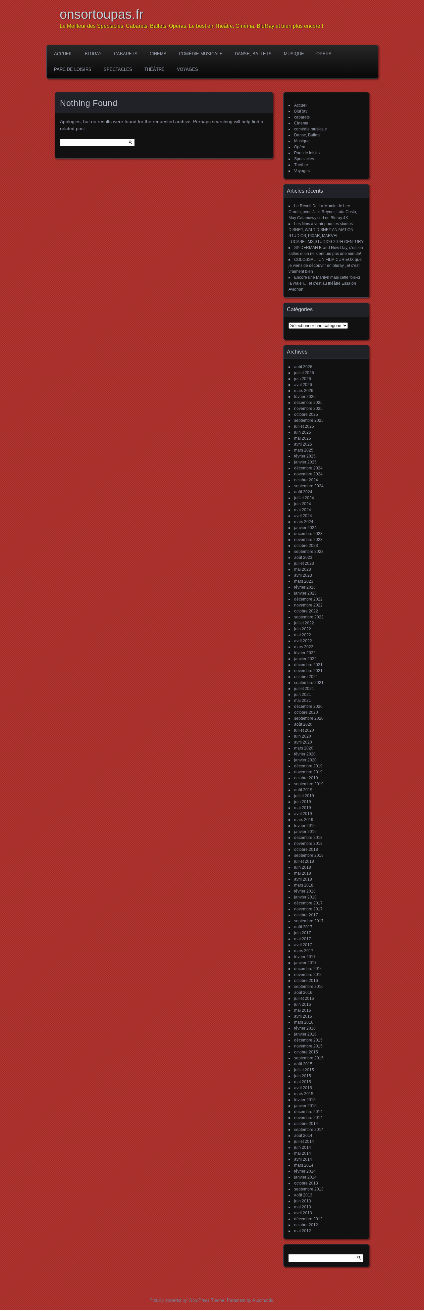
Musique (294, 53)
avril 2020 (303, 742)
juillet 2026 (304, 372)
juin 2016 (302, 1004)
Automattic (262, 1300)
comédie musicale (201, 53)
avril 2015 (303, 1088)
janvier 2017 (305, 962)
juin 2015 (302, 1076)
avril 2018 (303, 879)
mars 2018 (303, 885)
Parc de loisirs (72, 69)
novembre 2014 (308, 1117)
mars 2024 (303, 521)
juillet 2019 (304, 796)
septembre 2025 (309, 420)
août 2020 (303, 724)
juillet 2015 (304, 1070)
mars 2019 (303, 819)
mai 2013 (302, 1207)
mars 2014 (303, 1165)
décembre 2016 (308, 968)
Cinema (158, 53)
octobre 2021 (306, 676)
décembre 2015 (308, 1040)
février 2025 (305, 456)
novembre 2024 (308, 474)
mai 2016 (302, 1010)
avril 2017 (303, 945)
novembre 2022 (308, 605)
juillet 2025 (304, 426)
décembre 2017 (308, 903)
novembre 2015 (308, 1046)
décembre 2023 (308, 533)
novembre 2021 (308, 670)
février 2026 (305, 396)
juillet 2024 (304, 498)
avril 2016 (303, 1016)
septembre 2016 (309, 986)
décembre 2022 (308, 599)
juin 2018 (302, 867)
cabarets (125, 53)
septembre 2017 (309, 921)
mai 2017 (302, 939)
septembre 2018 (309, 855)
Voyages (187, 69)
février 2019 (305, 825)
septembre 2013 (309, 1189)
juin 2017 (302, 933)
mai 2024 (302, 510)
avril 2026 (303, 384)
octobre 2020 (306, 712)
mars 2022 (303, 647)
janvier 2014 (305, 1177)
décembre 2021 (308, 664)
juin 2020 (302, 736)
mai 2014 (302, 1153)
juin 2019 (302, 802)
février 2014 (305, 1171)
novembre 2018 (308, 843)
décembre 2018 (308, 837)
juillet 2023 (304, 563)
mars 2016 (303, 1022)
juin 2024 (302, 504)
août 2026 (303, 366)
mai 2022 (302, 635)
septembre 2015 (309, 1058)
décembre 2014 (308, 1111)
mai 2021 (302, 700)
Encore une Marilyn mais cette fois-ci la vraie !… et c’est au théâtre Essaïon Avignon (324, 283)
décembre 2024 (308, 468)
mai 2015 (302, 1082)
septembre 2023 (309, 551)
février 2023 (305, 587)
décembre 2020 (308, 706)
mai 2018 (302, 873)
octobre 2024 (306, 480)
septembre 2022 (309, 617)
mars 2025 (303, 450)
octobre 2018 (306, 849)
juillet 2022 (304, 623)
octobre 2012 (306, 1225)
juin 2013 (302, 1201)
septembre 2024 (309, 486)
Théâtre (154, 69)
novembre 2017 (308, 909)
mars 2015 (303, 1094)
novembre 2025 (308, 408)
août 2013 (303, 1195)
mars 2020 (303, 748)
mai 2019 (302, 807)
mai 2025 (302, 438)
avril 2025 (303, 444)
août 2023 (303, 557)
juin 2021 (302, 694)
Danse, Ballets (253, 53)
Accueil (63, 53)
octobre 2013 (306, 1183)
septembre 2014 (309, 1129)
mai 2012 (302, 1231)
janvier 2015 (305, 1105)
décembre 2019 (308, 766)
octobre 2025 (306, 414)
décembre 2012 (308, 1219)
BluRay (93, 53)
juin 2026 (302, 378)
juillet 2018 (304, 861)
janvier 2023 (305, 593)
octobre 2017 (306, 915)
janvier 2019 (305, 831)
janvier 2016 (305, 1034)
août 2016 (303, 992)
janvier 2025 (305, 462)
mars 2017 (303, 950)
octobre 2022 (306, 611)
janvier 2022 (305, 658)
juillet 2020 (304, 730)
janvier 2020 (305, 760)
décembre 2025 (308, 402)
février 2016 (305, 1028)
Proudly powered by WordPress (179, 1300)
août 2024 (303, 492)
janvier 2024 (305, 527)
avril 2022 (303, 641)
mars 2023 (303, 581)
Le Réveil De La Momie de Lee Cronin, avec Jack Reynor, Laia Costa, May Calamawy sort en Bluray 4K (323, 212)
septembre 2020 (309, 718)
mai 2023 (302, 569)
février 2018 (305, 891)
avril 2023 (303, 575)
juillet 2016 (304, 998)
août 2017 (303, 927)
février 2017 (305, 956)
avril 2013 (303, 1213)
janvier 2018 (305, 897)
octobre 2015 (306, 1052)
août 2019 (303, 790)
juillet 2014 (304, 1141)
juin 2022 (302, 629)
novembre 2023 (308, 539)
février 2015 (305, 1099)
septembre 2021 (309, 682)
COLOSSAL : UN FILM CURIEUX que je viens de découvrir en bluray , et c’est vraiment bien (325, 265)
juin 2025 (302, 432)
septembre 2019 (309, 784)
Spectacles (118, 69)
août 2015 (303, 1064)
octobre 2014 (306, 1123)
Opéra (324, 53)
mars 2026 (303, 390)
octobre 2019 (306, 778)
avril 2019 (303, 813)
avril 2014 (303, 1159)
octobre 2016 (306, 980)
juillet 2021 (304, 688)
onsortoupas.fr (101, 14)
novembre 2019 (308, 772)
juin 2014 (302, 1147)
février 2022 (305, 653)
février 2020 (305, 754)
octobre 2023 (306, 545)
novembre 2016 (308, 974)
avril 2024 (303, 515)
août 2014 (303, 1135)
